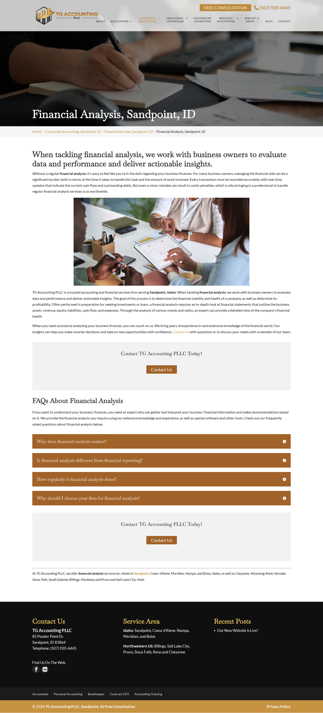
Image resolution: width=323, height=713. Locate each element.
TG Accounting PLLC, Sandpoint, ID (74, 706)
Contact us (180, 332)
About (100, 21)
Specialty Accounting (226, 20)
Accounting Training (148, 694)
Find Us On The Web (48, 662)
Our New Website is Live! (237, 630)
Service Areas (250, 20)
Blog (269, 21)
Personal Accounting (68, 694)
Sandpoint (141, 573)
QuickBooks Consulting (202, 20)
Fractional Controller (175, 20)
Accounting (120, 21)
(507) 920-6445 (274, 7)
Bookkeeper (96, 694)
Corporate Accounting (147, 20)
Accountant (40, 694)
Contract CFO (119, 694)
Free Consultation (225, 7)
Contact (284, 21)
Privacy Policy (279, 706)
